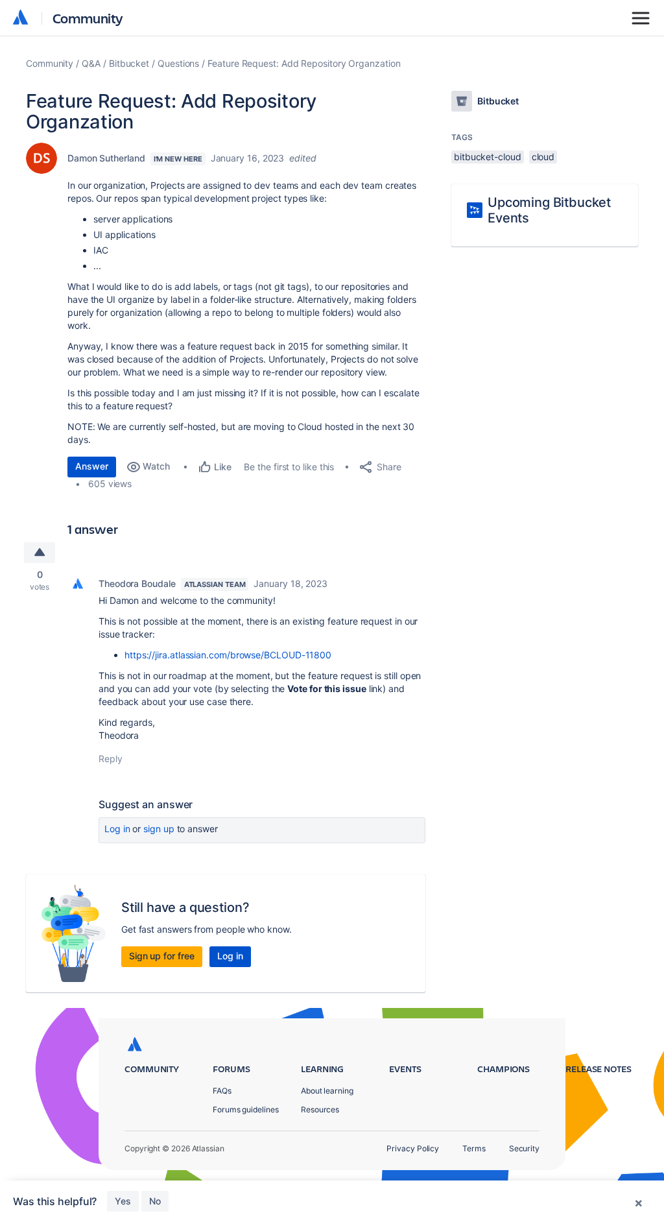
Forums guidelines (246, 1109)
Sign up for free (162, 955)
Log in (117, 828)
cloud (543, 156)
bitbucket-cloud (487, 156)
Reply (111, 758)
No (155, 1200)
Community (88, 17)
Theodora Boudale (137, 583)
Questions (178, 63)
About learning (327, 1091)
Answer (91, 466)
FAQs (222, 1091)
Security (524, 1148)
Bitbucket (129, 63)
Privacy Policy (412, 1148)
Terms (474, 1148)
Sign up (158, 828)
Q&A (91, 63)
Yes (123, 1200)
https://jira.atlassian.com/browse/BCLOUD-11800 (227, 654)
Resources (320, 1109)
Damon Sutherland (106, 157)
